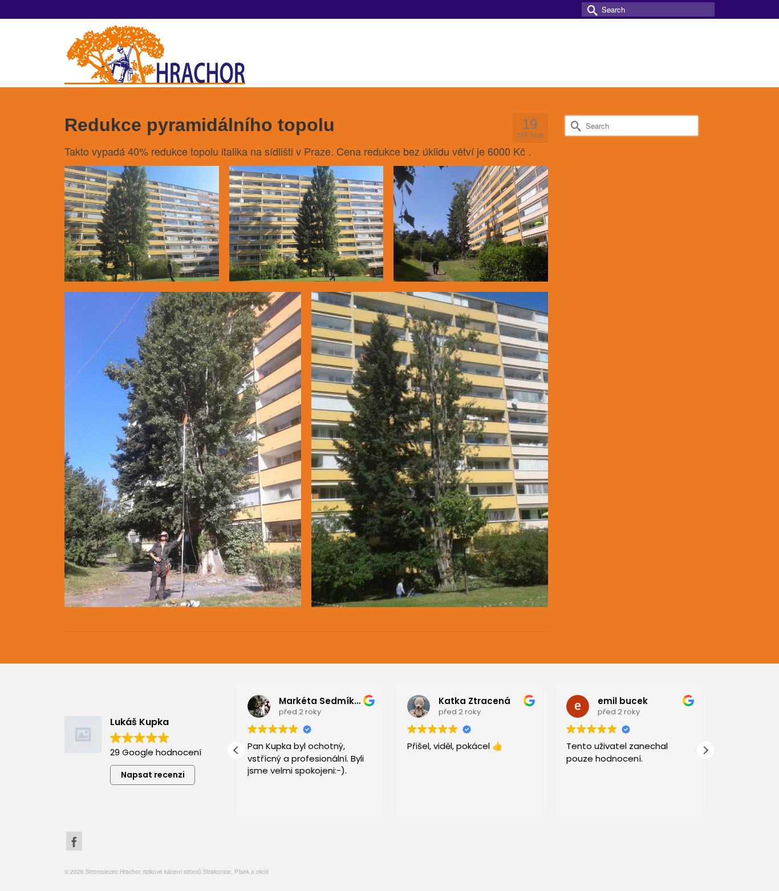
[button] (705, 750)
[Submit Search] (590, 9)
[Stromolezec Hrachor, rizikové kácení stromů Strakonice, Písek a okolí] (167, 53)
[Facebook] (74, 841)
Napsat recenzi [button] (153, 774)
